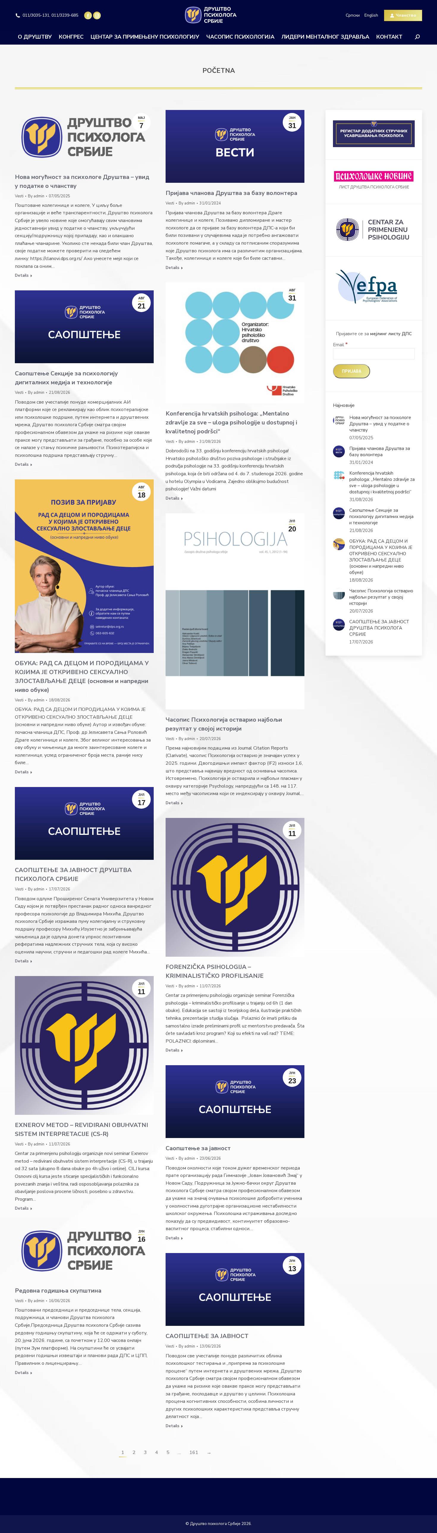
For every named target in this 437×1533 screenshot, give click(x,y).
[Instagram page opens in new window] (97, 15)
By (36, 196)
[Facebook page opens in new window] (88, 15)
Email (340, 345)
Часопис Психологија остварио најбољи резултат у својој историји (381, 597)
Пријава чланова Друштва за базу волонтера (231, 193)
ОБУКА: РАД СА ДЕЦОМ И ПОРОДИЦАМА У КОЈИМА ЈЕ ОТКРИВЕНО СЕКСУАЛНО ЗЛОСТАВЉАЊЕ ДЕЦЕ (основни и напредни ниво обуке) (380, 556)
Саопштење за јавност (198, 1148)
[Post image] (339, 420)
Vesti (19, 196)
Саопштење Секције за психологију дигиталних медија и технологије (381, 516)
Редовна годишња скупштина (58, 1291)
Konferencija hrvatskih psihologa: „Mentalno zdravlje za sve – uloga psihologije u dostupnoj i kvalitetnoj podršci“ (231, 422)
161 (193, 1452)
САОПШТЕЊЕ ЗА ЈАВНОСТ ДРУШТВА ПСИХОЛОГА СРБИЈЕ (379, 628)
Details (22, 275)
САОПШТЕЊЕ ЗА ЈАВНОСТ (207, 1336)
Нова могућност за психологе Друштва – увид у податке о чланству (380, 424)
